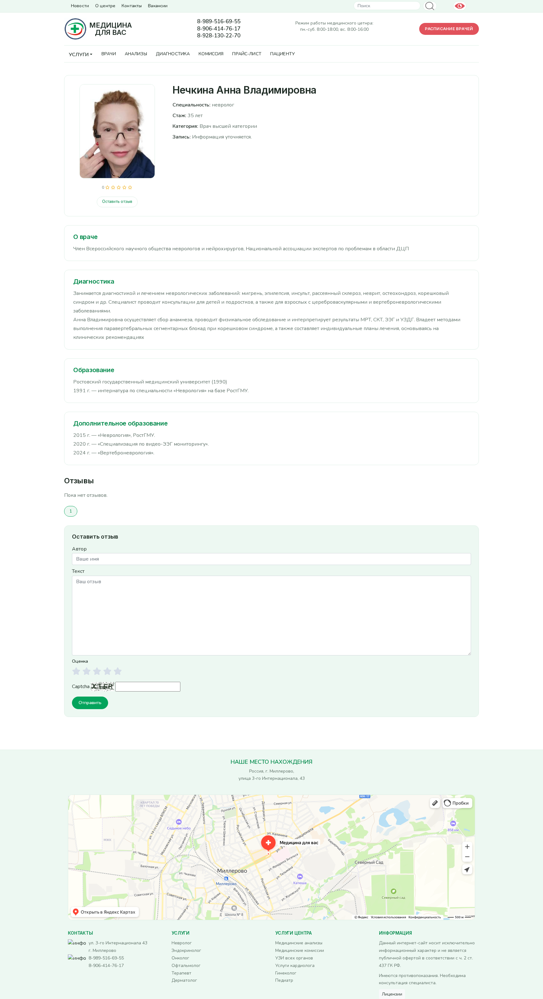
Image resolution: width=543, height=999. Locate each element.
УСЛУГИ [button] (79, 54)
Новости (80, 6)
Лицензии (392, 994)
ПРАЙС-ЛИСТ (246, 54)
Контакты (132, 6)
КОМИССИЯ (211, 54)
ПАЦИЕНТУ (282, 54)
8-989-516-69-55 (218, 21)
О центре (105, 6)
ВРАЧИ (108, 54)
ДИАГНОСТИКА (173, 54)
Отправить (90, 703)
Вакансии (157, 6)
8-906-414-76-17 (218, 28)
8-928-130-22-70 (218, 35)
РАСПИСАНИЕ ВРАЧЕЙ (449, 28)
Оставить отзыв (117, 201)
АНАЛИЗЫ (136, 54)
